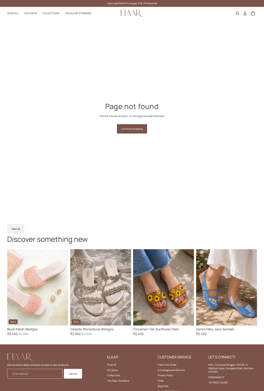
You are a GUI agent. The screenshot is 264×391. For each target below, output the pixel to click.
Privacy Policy (165, 375)
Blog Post (163, 386)
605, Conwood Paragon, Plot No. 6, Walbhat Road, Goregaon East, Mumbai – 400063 (231, 368)
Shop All (111, 364)
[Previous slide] (12, 287)
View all (15, 228)
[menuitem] (12, 13)
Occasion (112, 370)
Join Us (73, 373)
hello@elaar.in (216, 377)
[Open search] (237, 13)
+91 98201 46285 (218, 382)
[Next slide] (62, 287)
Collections (113, 375)
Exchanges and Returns (171, 370)
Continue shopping (132, 128)
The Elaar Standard (118, 380)
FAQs (161, 380)
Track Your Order (167, 364)
